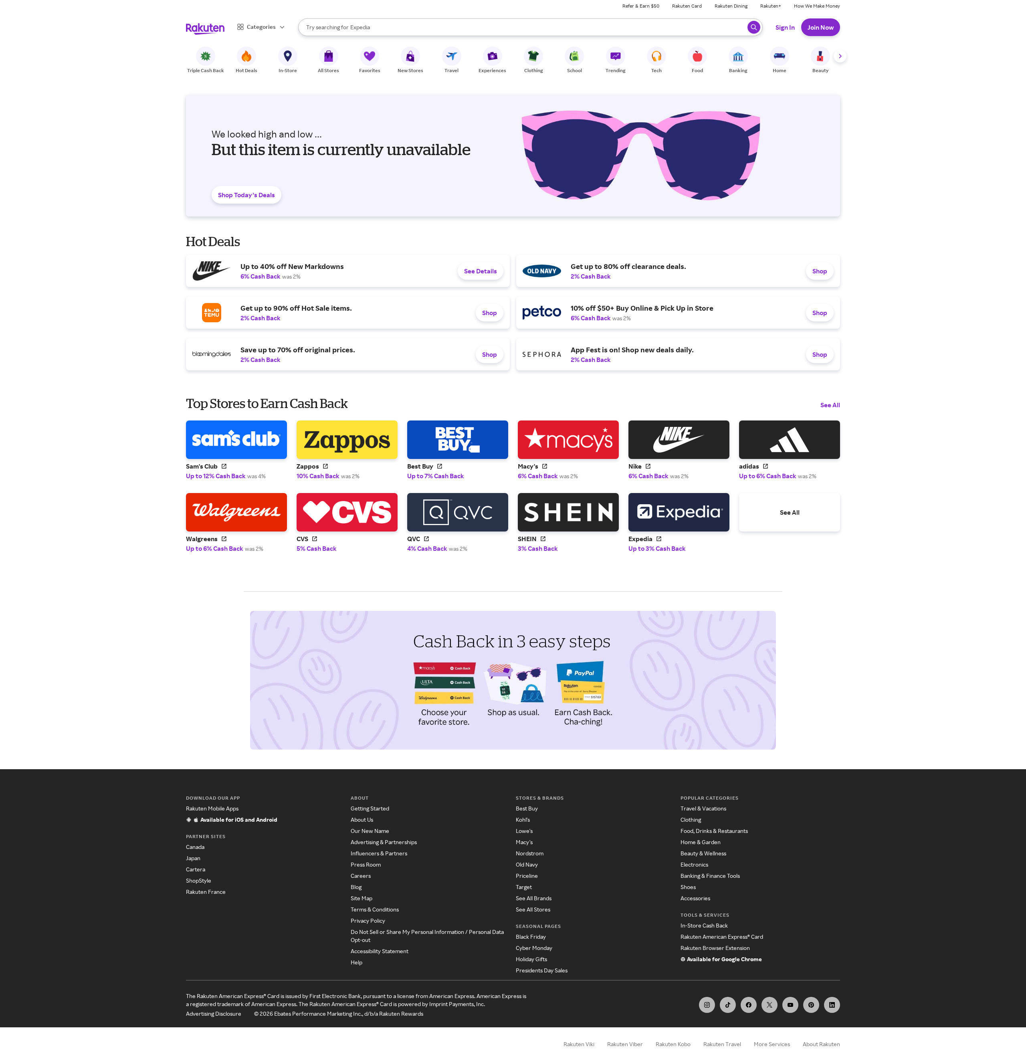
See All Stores (533, 909)
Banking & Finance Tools (710, 875)
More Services (772, 1044)
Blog (356, 886)
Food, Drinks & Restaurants (714, 830)
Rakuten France (206, 891)
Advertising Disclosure (213, 1013)
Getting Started (370, 808)
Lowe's (524, 830)
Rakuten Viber (625, 1044)
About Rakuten (821, 1044)
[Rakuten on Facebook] (749, 1005)
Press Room (366, 864)
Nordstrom (529, 853)
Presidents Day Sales (542, 970)
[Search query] (754, 27)
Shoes (688, 886)
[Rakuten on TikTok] (728, 1005)
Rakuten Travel (722, 1044)
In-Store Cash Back (704, 925)
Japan (193, 858)
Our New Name (370, 830)
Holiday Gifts (531, 959)
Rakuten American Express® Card (722, 936)
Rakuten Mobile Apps (212, 808)
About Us (362, 819)
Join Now (821, 27)
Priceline (527, 875)
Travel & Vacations (703, 808)
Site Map (361, 898)
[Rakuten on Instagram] (707, 1005)
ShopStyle (198, 880)
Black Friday (531, 936)
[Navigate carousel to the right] (840, 56)
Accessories (695, 898)
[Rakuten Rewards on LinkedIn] (832, 1005)
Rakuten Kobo (673, 1044)
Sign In (785, 27)
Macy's (524, 842)
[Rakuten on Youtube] (790, 1005)
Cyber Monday (534, 947)
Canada (195, 846)
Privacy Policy (368, 920)
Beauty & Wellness (703, 853)
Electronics (694, 864)
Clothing (691, 819)
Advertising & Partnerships (384, 842)
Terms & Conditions (375, 909)
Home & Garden (701, 842)
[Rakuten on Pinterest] (811, 1005)
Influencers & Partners (379, 853)
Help (356, 962)
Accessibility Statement (379, 951)
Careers (361, 875)
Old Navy (527, 864)
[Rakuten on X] (769, 1005)
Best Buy (527, 808)
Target (524, 886)
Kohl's (523, 819)
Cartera (195, 869)
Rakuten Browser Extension (715, 947)
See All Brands (533, 898)
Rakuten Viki (578, 1044)
